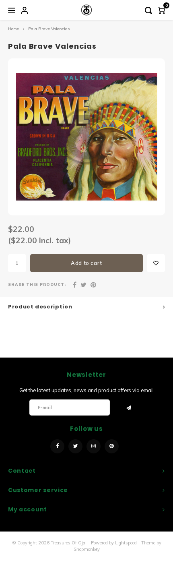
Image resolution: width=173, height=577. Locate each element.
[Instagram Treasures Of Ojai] (93, 446)
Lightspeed (126, 543)
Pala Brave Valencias (49, 28)
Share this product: (37, 284)
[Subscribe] (129, 408)
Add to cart (86, 263)
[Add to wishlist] (156, 263)
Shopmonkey (87, 549)
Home (13, 28)
